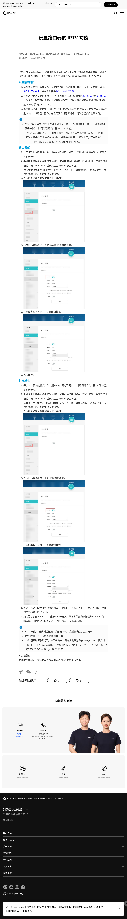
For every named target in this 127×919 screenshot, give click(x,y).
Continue (111, 5)
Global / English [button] (65, 5)
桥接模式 (101, 95)
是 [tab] (59, 680)
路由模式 (87, 95)
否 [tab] (81, 680)
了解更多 (27, 910)
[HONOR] (10, 798)
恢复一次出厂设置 (65, 91)
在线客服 (18, 734)
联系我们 (18, 737)
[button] (11, 887)
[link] (5, 887)
